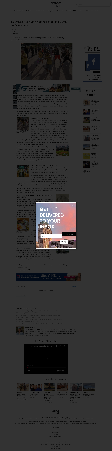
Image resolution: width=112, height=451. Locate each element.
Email (43, 233)
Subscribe (69, 234)
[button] (73, 206)
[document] (56, 225)
